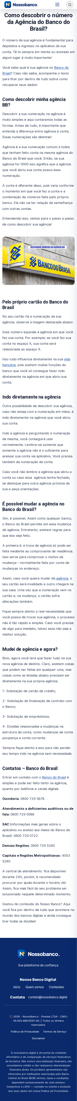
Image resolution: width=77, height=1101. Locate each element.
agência (61, 578)
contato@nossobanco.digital (47, 997)
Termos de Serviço (54, 1031)
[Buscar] (70, 4)
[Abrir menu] (57, 4)
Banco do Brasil (54, 777)
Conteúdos (56, 987)
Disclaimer (38, 1038)
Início (16, 987)
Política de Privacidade (25, 1031)
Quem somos (34, 987)
